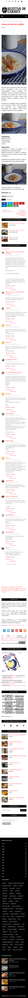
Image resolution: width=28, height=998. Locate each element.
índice (16, 619)
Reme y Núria (9, 441)
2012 (14, 871)
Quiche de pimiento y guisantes (17, 987)
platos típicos (17, 924)
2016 (14, 860)
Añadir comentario (11, 564)
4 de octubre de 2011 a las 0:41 (12, 549)
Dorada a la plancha (14, 776)
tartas (22, 942)
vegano (9, 947)
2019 (14, 852)
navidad (23, 914)
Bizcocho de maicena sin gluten (17, 735)
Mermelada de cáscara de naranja (15, 742)
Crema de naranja (13, 790)
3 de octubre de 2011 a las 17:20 (12, 395)
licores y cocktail (16, 906)
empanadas (13, 896)
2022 (14, 843)
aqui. (14, 675)
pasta (12, 916)
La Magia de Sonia (11, 359)
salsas (15, 931)
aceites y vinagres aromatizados (16, 883)
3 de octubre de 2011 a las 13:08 (12, 310)
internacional (5, 903)
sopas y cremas (20, 939)
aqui (12, 716)
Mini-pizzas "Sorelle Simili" (15, 783)
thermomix (5, 944)
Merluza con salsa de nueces (16, 230)
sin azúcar (12, 937)
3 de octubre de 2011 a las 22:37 (12, 498)
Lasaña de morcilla (14, 966)
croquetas (11, 893)
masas (11, 911)
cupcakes (18, 893)
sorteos (17, 942)
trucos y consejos (19, 944)
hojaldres (10, 901)
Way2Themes (15, 996)
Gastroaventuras (6, 612)
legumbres (13, 903)
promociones (21, 926)
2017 (14, 857)
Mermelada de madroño (15, 769)
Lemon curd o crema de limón (16, 797)
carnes (18, 888)
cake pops (11, 888)
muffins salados (14, 914)
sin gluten (19, 937)
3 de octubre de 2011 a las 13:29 (12, 344)
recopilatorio (22, 929)
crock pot (4, 893)
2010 (14, 876)
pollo (23, 924)
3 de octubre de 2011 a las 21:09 (12, 459)
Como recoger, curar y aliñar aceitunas (16, 749)
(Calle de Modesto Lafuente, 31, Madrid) (12, 678)
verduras (15, 947)
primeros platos (11, 926)
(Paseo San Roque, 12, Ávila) (17, 685)
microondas (5, 914)
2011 (14, 873)
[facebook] (6, 1)
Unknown (8, 325)
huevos (17, 901)
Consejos (17, 890)
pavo (19, 919)
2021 (14, 846)
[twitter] (9, 1)
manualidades (19, 908)
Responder (8, 285)
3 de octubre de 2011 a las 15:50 (12, 374)
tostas (11, 944)
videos (4, 949)
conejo (11, 890)
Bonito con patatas (13, 237)
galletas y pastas (17, 898)
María (7, 548)
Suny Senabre (9, 414)
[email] (22, 1)
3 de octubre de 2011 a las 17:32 (12, 415)
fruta (10, 898)
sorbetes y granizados (7, 942)
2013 (14, 868)
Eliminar (13, 285)
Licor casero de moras (14, 762)
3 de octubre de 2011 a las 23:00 (13, 533)
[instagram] (12, 1)
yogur (9, 949)
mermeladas (18, 911)
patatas (4, 919)
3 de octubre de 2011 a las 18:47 (12, 442)
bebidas (21, 885)
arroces (15, 885)
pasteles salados (20, 916)
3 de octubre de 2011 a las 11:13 (12, 255)
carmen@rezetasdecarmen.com (15, 625)
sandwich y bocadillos (7, 934)
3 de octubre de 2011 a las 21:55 (12, 482)
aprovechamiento (6, 885)
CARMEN (7, 308)
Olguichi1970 (9, 480)
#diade (4, 883)
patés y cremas (12, 919)
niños (3, 916)
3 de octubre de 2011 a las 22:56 (13, 516)
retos (10, 931)
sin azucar (4, 937)
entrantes (4, 898)
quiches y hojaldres (12, 929)
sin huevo (4, 939)
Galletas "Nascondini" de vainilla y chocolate (17, 959)
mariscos (4, 911)
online (11, 682)
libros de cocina (6, 906)
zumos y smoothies (17, 949)
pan (8, 916)
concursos (5, 890)
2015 (14, 863)
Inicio (3, 21)
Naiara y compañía (11, 496)
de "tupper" (5, 896)
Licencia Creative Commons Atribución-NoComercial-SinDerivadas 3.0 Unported (14, 639)
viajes (21, 947)
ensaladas (20, 896)
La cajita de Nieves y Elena (13, 372)
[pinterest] (16, 1)
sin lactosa (11, 939)
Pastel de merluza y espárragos (17, 223)
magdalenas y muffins (8, 908)
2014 (14, 865)
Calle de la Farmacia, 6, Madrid (14, 683)
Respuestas (9, 288)
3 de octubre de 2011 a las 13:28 (12, 327)
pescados (7, 21)
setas (16, 934)
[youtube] (19, 1)
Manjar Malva (9, 515)
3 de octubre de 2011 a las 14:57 (12, 361)
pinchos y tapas (13, 921)
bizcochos (4, 888)
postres (4, 926)
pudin (3, 929)
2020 (14, 849)
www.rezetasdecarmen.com (9, 637)
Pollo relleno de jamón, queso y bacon (17, 973)
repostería (4, 931)
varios (3, 947)
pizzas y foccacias (6, 924)
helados (4, 901)
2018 (14, 854)
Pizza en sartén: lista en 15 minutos (17, 755)
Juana (7, 458)
